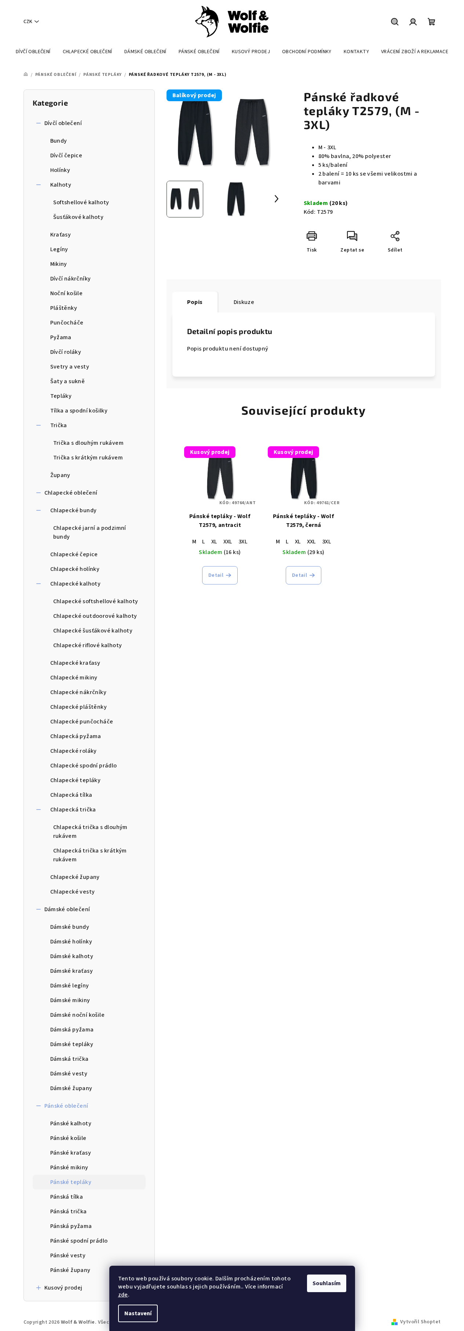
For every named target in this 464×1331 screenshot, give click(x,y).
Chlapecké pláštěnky (78, 707)
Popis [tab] (195, 302)
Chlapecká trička (73, 810)
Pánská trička (68, 1211)
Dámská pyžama (72, 1030)
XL (214, 542)
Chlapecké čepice (74, 554)
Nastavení (137, 1313)
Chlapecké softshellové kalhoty (95, 601)
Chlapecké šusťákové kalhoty (93, 631)
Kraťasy (60, 235)
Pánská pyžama (71, 1226)
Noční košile (66, 293)
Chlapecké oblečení (71, 493)
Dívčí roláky (65, 352)
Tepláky (61, 396)
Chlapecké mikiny (74, 678)
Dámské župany (71, 1088)
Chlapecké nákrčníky (78, 692)
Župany (60, 475)
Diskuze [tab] (244, 302)
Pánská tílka (66, 1197)
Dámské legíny (69, 986)
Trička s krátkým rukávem (88, 458)
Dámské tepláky (72, 1044)
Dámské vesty (69, 1074)
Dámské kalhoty (72, 956)
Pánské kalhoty (71, 1123)
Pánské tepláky (71, 1182)
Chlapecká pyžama (75, 736)
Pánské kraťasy (70, 1153)
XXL (228, 542)
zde (123, 1295)
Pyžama (61, 337)
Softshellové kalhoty (81, 202)
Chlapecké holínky (75, 569)
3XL (243, 542)
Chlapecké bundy (73, 510)
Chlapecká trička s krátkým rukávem (90, 855)
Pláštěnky (63, 308)
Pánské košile (68, 1138)
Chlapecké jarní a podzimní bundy (89, 532)
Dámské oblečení (67, 909)
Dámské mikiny (70, 1000)
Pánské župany (70, 1270)
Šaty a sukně (67, 381)
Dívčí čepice (66, 155)
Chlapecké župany (75, 877)
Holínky (60, 170)
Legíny (59, 249)
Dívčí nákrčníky (70, 279)
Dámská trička (69, 1059)
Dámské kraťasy (71, 971)
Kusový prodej (63, 1288)
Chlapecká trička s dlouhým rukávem (90, 831)
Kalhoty (61, 185)
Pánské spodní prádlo (79, 1241)
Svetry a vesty (69, 367)
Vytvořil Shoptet (420, 1322)
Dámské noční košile (77, 1015)
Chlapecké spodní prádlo (83, 766)
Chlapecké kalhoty (75, 584)
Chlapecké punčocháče (81, 722)
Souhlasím (327, 1283)
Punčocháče (67, 323)
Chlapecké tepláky (75, 780)
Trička (58, 425)
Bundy (58, 141)
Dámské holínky (71, 942)
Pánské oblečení (66, 1106)
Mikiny (58, 264)
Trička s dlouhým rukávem (88, 443)
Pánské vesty (68, 1255)
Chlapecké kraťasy (75, 663)
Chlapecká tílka (71, 795)
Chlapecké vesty (72, 892)
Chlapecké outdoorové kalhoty (95, 616)
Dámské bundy (69, 927)
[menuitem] (33, 51)
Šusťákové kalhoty (78, 217)
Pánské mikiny (69, 1167)
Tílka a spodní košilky (79, 411)
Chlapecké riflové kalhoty (87, 645)
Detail (215, 575)
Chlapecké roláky (73, 751)
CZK (27, 21)
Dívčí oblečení (63, 123)
